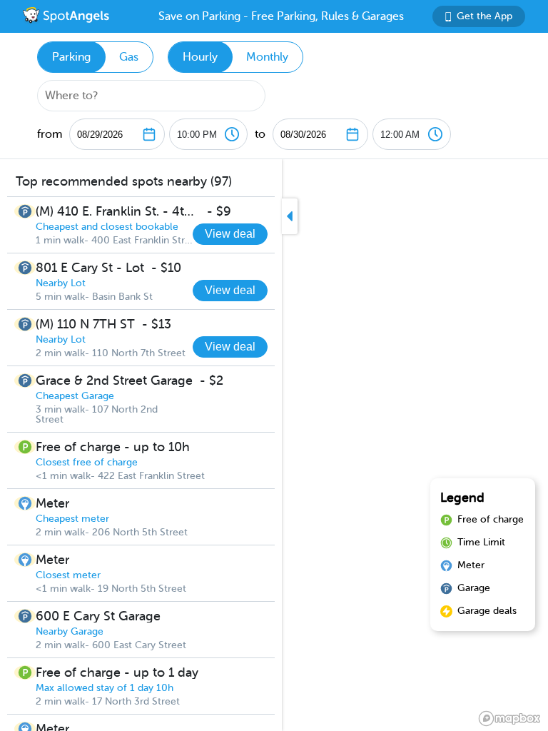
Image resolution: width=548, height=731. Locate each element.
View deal (230, 234)
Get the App (484, 16)
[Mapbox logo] (509, 718)
